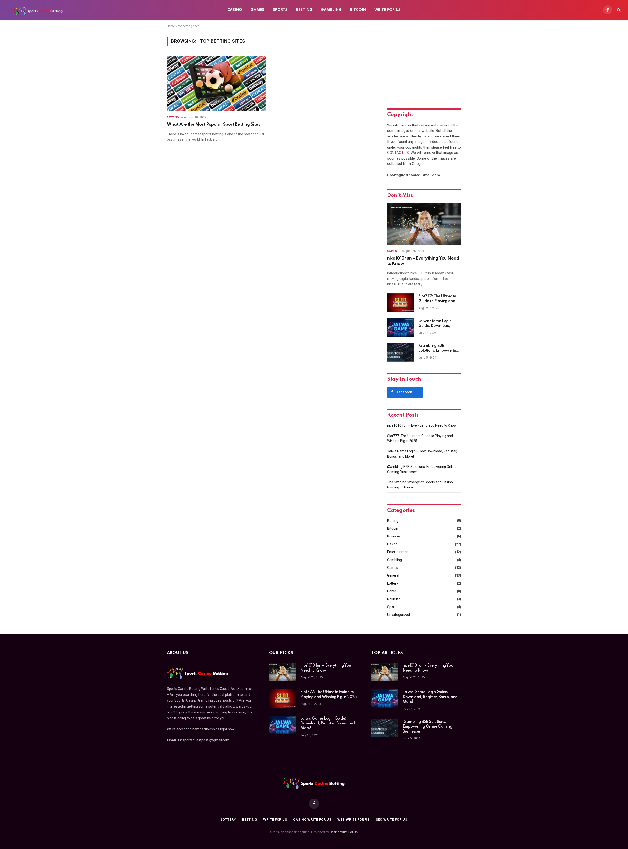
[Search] (618, 9)
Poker (391, 591)
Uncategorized (398, 615)
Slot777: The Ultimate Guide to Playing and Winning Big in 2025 (437, 299)
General (393, 575)
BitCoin (358, 10)
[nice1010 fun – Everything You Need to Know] (424, 224)
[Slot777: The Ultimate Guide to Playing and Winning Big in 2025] (400, 302)
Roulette (393, 599)
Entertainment (398, 552)
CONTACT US (398, 152)
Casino (234, 10)
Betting (304, 10)
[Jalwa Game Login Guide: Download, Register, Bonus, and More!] (400, 327)
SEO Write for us (391, 819)
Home (171, 26)
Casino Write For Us (344, 832)
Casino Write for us (312, 819)
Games (257, 10)
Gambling (331, 10)
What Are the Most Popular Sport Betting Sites (213, 124)
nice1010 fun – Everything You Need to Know (423, 261)
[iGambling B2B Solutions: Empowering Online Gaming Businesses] (400, 352)
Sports (280, 10)
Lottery (392, 583)
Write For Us (387, 10)
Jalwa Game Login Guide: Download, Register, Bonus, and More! (436, 323)
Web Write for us (353, 819)
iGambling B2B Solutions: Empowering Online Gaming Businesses (438, 348)
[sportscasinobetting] (38, 10)
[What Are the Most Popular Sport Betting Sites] (216, 83)
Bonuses (394, 536)
